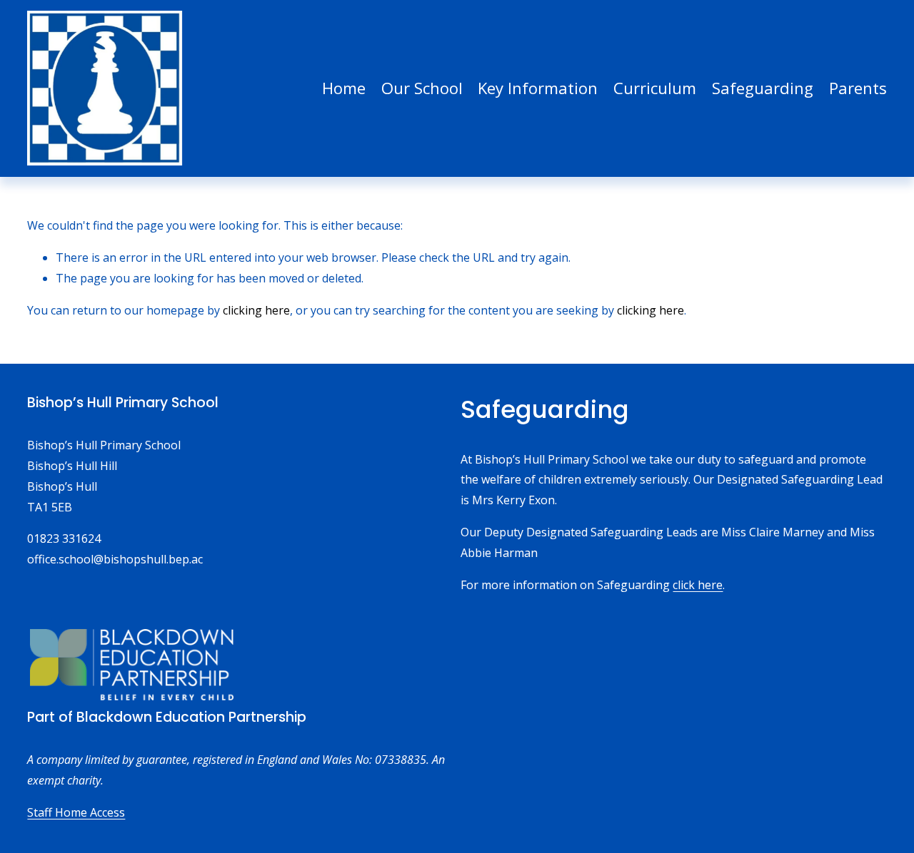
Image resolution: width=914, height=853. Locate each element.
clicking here (256, 310)
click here (698, 585)
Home (344, 87)
